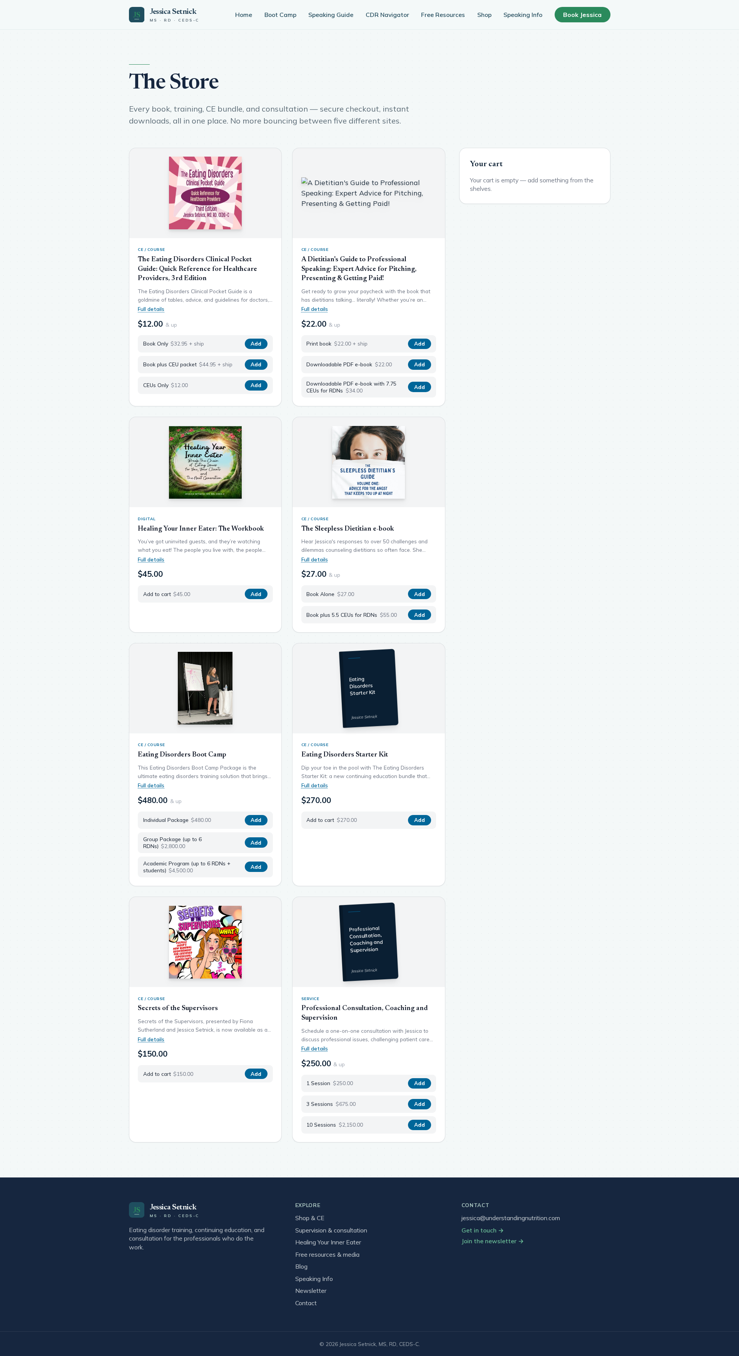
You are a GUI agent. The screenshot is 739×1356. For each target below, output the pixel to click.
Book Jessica (582, 14)
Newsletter (310, 1290)
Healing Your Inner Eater (328, 1242)
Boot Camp (280, 14)
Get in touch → (482, 1230)
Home (243, 14)
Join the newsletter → (492, 1241)
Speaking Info (522, 14)
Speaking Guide (330, 14)
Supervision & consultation (331, 1230)
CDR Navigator (387, 14)
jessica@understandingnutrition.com (510, 1218)
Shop (484, 14)
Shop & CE (309, 1218)
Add (256, 343)
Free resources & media (327, 1254)
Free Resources (443, 14)
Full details (151, 309)
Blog (301, 1266)
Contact (306, 1303)
